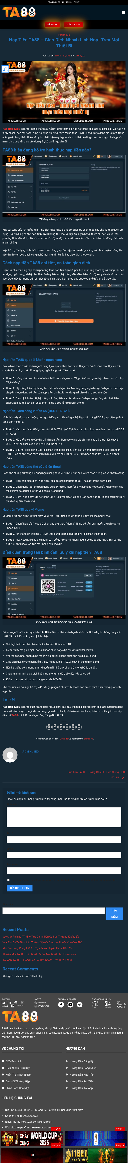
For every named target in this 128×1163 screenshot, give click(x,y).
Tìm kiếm (7, 904)
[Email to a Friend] (67, 727)
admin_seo (80, 56)
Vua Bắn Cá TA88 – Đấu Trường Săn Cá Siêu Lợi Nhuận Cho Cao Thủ (42, 942)
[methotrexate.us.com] (19, 12)
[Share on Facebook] (55, 727)
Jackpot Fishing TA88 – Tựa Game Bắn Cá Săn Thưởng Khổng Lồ (40, 936)
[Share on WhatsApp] (49, 727)
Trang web (13, 864)
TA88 (14, 715)
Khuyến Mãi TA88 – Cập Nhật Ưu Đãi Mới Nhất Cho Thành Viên (39, 954)
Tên (10, 833)
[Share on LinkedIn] (79, 727)
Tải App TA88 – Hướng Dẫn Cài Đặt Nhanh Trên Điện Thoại (37, 960)
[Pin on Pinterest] (73, 727)
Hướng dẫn (64, 35)
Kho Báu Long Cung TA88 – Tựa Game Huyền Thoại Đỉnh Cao (38, 948)
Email (11, 848)
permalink (88, 738)
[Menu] (124, 12)
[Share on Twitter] (61, 727)
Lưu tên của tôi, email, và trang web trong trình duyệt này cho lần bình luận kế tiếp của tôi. (64, 880)
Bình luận (13, 804)
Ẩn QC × (56, 1129)
